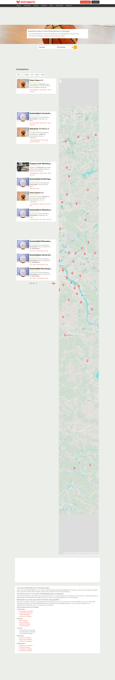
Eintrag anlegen (85, 2)
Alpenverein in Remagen (25, 616)
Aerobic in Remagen (24, 625)
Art (22, 74)
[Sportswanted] (25, 2)
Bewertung (43, 74)
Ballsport (19, 5)
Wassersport (69, 5)
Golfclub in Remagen (24, 647)
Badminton (57, 36)
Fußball (63, 36)
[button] (92, 309)
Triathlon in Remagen (24, 614)
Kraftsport (36, 5)
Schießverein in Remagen (25, 649)
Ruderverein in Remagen (25, 639)
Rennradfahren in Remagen (26, 611)
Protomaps (90, 553)
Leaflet (66, 553)
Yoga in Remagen (23, 620)
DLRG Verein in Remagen (25, 641)
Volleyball (46, 36)
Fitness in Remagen (24, 622)
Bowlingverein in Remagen (26, 645)
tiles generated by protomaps (83, 553)
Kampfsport (44, 5)
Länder (32, 74)
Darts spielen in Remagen (25, 650)
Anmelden (95, 2)
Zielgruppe (27, 74)
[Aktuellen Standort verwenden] (72, 47)
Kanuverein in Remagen (25, 637)
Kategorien (37, 74)
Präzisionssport (59, 5)
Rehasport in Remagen (25, 624)
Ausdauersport (27, 5)
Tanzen (51, 5)
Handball (52, 36)
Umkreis (18, 74)
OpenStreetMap (95, 553)
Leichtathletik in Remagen (25, 613)
